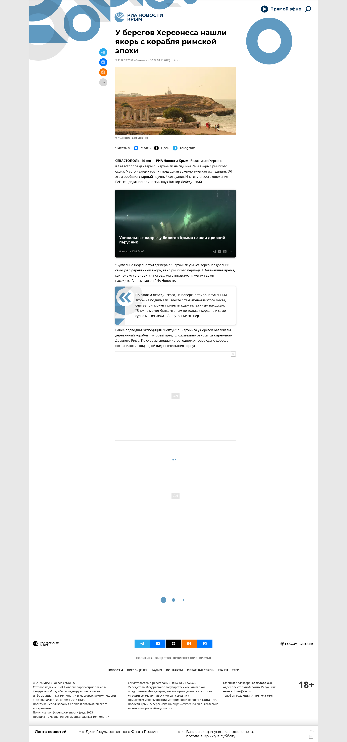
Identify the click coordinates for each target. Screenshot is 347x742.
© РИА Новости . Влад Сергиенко (131, 137)
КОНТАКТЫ (174, 670)
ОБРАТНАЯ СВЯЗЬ (200, 670)
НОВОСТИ (115, 670)
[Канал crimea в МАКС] (204, 644)
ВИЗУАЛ (205, 658)
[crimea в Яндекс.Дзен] (173, 644)
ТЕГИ (235, 670)
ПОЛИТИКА (144, 658)
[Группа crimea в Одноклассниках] (189, 644)
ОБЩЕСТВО (163, 658)
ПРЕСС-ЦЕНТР (137, 670)
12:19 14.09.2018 (124, 60)
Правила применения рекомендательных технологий (71, 717)
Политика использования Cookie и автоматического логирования (70, 706)
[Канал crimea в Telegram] (142, 644)
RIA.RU (223, 670)
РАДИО (156, 670)
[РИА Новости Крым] (138, 17)
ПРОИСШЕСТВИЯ (185, 658)
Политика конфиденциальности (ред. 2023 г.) (64, 712)
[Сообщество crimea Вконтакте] (157, 644)
